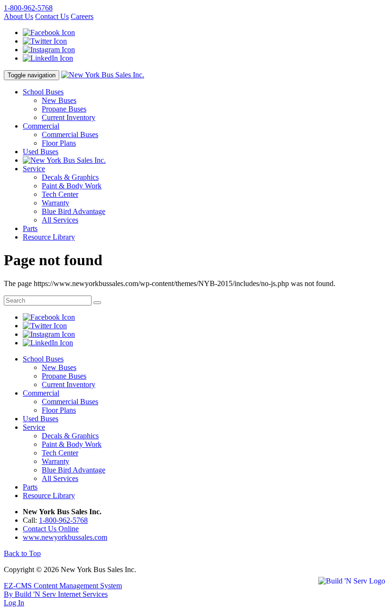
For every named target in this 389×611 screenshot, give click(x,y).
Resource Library (49, 237)
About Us (18, 16)
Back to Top (22, 553)
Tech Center (60, 194)
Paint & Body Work (72, 186)
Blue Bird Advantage (73, 211)
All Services (60, 220)
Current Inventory (68, 117)
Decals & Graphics (70, 177)
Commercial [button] (41, 126)
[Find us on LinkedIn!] (48, 58)
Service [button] (34, 169)
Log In (14, 603)
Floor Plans (59, 143)
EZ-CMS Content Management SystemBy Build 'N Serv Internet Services (63, 590)
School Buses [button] (43, 92)
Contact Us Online (51, 529)
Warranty (55, 203)
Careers (82, 16)
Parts (30, 228)
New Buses (59, 100)
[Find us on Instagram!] (49, 50)
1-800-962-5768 (28, 8)
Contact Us (52, 16)
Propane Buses (64, 109)
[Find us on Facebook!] (49, 32)
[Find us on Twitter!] (45, 41)
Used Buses (40, 152)
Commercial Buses (70, 134)
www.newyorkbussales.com (65, 537)
